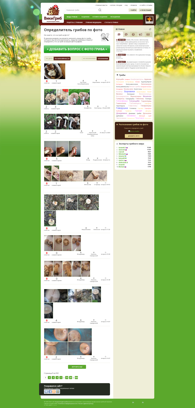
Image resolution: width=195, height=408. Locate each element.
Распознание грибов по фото (133, 125)
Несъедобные (115, 17)
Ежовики (131, 115)
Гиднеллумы (146, 101)
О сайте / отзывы (146, 5)
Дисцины (148, 111)
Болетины (138, 89)
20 (71, 377)
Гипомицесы (135, 103)
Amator (121, 156)
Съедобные (85, 17)
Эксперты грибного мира (131, 143)
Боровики (129, 91)
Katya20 (122, 158)
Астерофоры (129, 82)
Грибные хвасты (101, 5)
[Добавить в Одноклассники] (54, 391)
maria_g (122, 160)
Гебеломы (140, 98)
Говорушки (122, 108)
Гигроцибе (134, 101)
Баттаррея (119, 84)
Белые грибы (134, 86)
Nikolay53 (122, 154)
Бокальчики (128, 89)
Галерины (120, 98)
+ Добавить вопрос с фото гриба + (77, 49)
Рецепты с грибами (75, 22)
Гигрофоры (122, 101)
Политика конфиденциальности (68, 403)
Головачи (132, 108)
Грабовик (119, 111)
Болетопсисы (147, 89)
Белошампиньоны (122, 87)
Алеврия (127, 79)
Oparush (122, 149)
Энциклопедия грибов (61, 402)
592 (76, 377)
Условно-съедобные (99, 17)
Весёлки (119, 94)
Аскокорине (120, 82)
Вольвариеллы (122, 96)
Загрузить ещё (77, 367)
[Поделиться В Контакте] (46, 391)
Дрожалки (147, 113)
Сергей (121, 151)
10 (67, 377)
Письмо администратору (85, 403)
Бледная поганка (146, 87)
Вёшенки (147, 96)
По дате (49, 58)
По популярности (62, 58)
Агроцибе (120, 79)
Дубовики (119, 116)
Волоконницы (145, 94)
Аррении (147, 79)
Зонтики (139, 118)
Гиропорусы (120, 106)
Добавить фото (133, 136)
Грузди (138, 110)
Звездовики (121, 118)
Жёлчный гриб (145, 116)
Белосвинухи (146, 84)
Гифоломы (132, 105)
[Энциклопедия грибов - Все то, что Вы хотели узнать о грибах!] (53, 14)
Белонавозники (132, 84)
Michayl (121, 166)
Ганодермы (130, 99)
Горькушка (148, 108)
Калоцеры (148, 118)
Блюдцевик (119, 89)
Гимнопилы (121, 103)
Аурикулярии (146, 82)
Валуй (149, 92)
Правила (134, 5)
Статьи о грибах (111, 22)
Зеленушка (131, 118)
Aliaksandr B (123, 162)
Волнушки (130, 94)
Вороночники (136, 96)
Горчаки (140, 108)
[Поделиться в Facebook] (50, 391)
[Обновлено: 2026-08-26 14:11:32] (150, 29)
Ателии (137, 82)
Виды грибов (72, 17)
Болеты (119, 91)
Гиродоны (148, 103)
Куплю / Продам (116, 5)
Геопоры (148, 99)
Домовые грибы (135, 113)
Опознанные (103, 58)
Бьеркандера (141, 92)
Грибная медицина (93, 22)
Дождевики (121, 113)
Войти (133, 10)
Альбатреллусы (137, 79)
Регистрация (146, 10)
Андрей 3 (122, 147)
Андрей (122, 164)
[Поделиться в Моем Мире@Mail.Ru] (57, 391)
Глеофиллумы (146, 106)
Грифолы (128, 111)
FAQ (126, 5)
